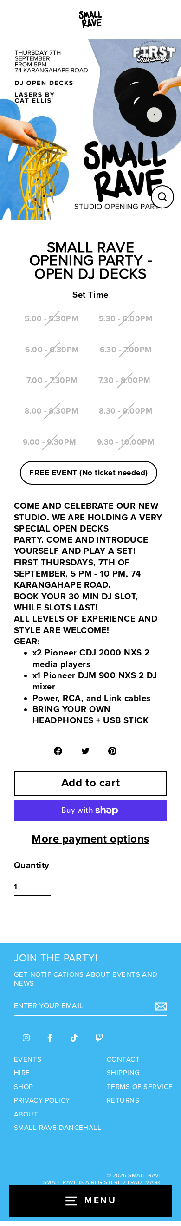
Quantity (32, 865)
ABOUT (26, 1114)
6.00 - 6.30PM (52, 350)
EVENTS (28, 1059)
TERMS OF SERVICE (140, 1087)
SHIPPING (123, 1073)
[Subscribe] (159, 1007)
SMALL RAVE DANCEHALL (57, 1127)
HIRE (22, 1073)
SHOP (23, 1087)
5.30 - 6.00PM (126, 319)
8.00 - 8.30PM (51, 411)
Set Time (90, 295)
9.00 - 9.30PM (50, 442)
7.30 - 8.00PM (124, 380)
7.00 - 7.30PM (52, 380)
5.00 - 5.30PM (51, 319)
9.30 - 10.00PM (126, 442)
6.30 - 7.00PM (126, 350)
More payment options (90, 839)
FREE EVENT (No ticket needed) (88, 473)
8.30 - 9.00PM (126, 411)
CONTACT (123, 1059)
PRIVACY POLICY (42, 1100)
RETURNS (123, 1100)
